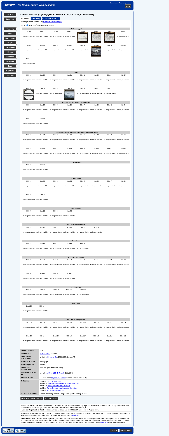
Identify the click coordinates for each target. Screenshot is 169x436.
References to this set (50, 19)
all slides (31, 25)
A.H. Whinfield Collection (55, 390)
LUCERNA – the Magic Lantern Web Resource (29, 5)
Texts (10, 66)
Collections (10, 75)
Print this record (51, 398)
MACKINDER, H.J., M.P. (55, 373)
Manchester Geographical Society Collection (63, 384)
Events (10, 52)
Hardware (10, 61)
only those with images (45, 25)
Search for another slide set (31, 398)
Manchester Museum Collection (59, 386)
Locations (10, 57)
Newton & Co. (45, 354)
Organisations (10, 47)
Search (10, 14)
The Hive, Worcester (54, 381)
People (10, 43)
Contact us (10, 19)
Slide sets (10, 29)
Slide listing (35, 19)
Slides (10, 34)
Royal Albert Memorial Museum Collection (62, 388)
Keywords (10, 71)
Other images (10, 38)
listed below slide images (52, 22)
